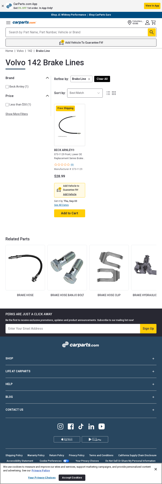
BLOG (9, 396)
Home (9, 50)
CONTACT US (14, 409)
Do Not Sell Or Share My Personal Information (130, 461)
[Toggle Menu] (8, 22)
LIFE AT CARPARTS (18, 371)
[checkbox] (7, 86)
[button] (81, 6)
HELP (9, 384)
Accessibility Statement (20, 461)
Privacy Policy (76, 455)
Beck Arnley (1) (18, 86)
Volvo (20, 50)
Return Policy (56, 455)
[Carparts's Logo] (24, 22)
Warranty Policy (35, 455)
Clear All (102, 78)
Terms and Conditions (101, 455)
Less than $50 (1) (20, 104)
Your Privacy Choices (87, 461)
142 (29, 50)
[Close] (155, 469)
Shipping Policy (14, 455)
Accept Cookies (72, 477)
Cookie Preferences (51, 461)
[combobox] (85, 93)
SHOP (9, 358)
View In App (152, 5)
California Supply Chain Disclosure (137, 455)
